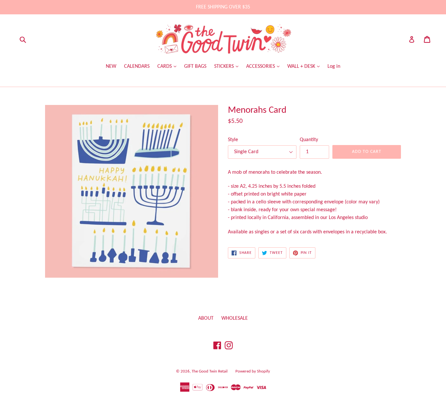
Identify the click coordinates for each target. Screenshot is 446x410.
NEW (111, 66)
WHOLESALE (234, 318)
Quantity (309, 139)
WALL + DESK (301, 66)
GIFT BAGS (195, 66)
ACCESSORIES (261, 66)
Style (233, 139)
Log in (333, 66)
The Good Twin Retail (210, 371)
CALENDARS (137, 66)
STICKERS (224, 66)
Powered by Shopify (252, 371)
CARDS (165, 66)
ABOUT (206, 318)
